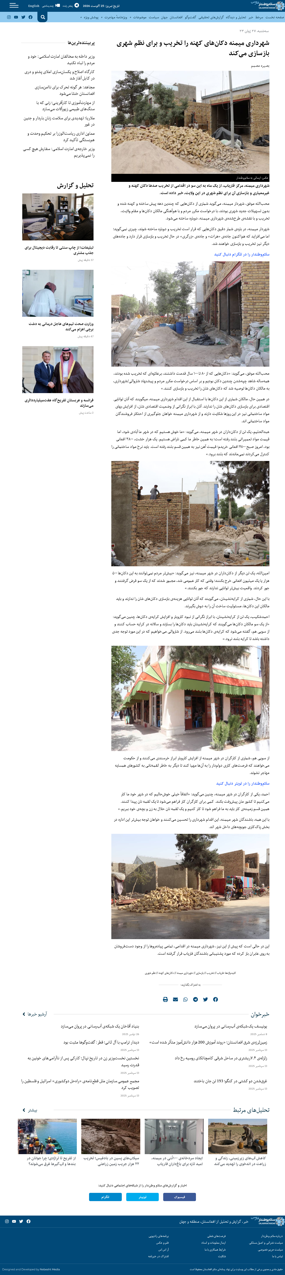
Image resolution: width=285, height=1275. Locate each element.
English (33, 6)
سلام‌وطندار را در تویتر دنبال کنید (242, 783)
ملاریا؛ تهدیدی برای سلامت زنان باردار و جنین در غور (59, 121)
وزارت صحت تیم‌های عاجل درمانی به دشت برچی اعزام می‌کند (61, 326)
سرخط (259, 17)
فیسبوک (179, 1197)
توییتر (142, 1197)
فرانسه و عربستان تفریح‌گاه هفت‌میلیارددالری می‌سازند (59, 403)
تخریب (210, 972)
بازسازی (200, 972)
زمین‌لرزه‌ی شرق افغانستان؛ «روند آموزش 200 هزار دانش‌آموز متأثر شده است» (207, 1042)
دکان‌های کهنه (166, 972)
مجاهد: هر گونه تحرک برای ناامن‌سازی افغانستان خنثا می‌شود (65, 90)
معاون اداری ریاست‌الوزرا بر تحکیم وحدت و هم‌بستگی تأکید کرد (61, 136)
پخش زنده (68, 6)
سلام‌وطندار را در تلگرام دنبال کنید (241, 254)
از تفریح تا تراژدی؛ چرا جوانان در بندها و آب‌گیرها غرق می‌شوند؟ (51, 1161)
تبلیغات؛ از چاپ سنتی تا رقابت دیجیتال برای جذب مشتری (59, 250)
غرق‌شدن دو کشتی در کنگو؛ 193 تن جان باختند (230, 1080)
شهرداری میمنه (185, 972)
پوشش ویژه (91, 17)
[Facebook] (30, 16)
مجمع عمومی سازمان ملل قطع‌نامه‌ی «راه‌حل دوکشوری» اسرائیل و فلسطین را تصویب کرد (80, 1084)
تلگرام (105, 1197)
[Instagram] (8, 16)
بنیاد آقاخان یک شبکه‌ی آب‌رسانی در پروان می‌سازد (100, 1026)
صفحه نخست (274, 17)
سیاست (154, 17)
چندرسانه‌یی (48, 6)
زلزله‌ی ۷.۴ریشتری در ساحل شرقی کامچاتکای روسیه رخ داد (221, 1058)
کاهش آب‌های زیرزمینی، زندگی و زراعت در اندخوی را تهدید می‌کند (240, 1161)
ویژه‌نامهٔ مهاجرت (116, 17)
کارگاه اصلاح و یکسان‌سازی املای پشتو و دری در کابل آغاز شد (59, 75)
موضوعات (140, 17)
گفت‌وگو (190, 17)
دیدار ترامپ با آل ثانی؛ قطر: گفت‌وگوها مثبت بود (101, 1042)
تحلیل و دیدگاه (236, 17)
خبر (250, 17)
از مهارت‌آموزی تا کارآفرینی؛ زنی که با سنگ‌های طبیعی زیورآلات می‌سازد (65, 106)
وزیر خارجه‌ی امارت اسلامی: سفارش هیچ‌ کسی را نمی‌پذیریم (59, 152)
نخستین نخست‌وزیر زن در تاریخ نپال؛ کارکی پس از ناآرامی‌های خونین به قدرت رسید (83, 1061)
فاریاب (220, 972)
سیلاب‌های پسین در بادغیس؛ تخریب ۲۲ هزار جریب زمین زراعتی (111, 1161)
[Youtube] (16, 16)
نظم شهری (150, 972)
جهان (164, 17)
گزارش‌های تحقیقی (211, 17)
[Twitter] (23, 16)
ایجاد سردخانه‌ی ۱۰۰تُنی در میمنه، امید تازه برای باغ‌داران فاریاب (177, 1161)
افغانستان (176, 17)
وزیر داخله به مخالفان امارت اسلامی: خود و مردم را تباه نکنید (61, 59)
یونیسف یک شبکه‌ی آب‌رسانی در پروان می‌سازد (230, 1026)
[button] (43, 17)
